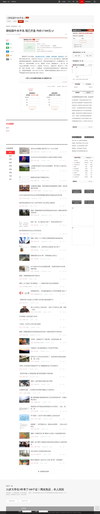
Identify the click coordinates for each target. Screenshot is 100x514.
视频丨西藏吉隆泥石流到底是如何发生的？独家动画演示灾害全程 (40, 331)
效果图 (77, 76)
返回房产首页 (25, 500)
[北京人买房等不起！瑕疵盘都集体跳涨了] (76, 183)
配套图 (86, 79)
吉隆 (38, 215)
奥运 (37, 250)
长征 (27, 302)
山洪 (38, 151)
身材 (35, 225)
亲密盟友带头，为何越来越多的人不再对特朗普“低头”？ (49, 291)
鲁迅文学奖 (38, 454)
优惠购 (48, 56)
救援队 (35, 180)
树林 (26, 278)
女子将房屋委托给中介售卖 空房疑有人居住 (82, 118)
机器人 (24, 376)
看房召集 (30, 90)
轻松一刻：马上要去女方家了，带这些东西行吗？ (47, 222)
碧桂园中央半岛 (28, 39)
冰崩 (24, 278)
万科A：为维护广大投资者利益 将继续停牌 (81, 115)
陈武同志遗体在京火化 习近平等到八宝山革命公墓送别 (37, 203)
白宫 (41, 294)
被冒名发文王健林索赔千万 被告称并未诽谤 (82, 102)
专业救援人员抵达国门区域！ (28, 316)
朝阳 (91, 166)
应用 (8, 1)
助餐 (37, 463)
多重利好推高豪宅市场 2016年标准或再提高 (82, 110)
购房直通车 (55, 93)
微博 (11, 55)
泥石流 (35, 215)
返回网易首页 (12, 500)
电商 (39, 402)
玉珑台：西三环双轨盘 (89, 137)
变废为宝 (30, 286)
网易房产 (19, 34)
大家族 (35, 384)
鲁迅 (35, 454)
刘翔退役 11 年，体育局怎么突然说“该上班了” (45, 247)
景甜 (35, 411)
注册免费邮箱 (87, 1)
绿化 (35, 351)
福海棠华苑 (76, 168)
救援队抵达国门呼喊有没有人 (40, 177)
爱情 (37, 411)
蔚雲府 (75, 172)
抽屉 (38, 361)
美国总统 (42, 342)
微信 (11, 47)
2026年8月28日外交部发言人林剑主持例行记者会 (46, 157)
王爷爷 (35, 312)
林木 (37, 351)
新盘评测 (75, 127)
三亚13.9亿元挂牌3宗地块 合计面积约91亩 (39, 78)
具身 (27, 376)
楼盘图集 (78, 65)
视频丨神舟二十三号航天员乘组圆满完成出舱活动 (47, 238)
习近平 (24, 198)
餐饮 (35, 463)
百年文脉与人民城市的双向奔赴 (41, 451)
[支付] (74, 1)
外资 (24, 369)
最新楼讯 (21, 21)
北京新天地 (76, 176)
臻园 (75, 166)
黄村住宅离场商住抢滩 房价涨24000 (76, 202)
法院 (35, 271)
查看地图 (54, 45)
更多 (11, 59)
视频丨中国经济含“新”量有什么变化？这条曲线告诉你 (48, 433)
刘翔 (35, 250)
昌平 (91, 172)
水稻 (38, 170)
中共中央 (28, 198)
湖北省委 (39, 190)
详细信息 (15, 21)
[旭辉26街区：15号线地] (76, 130)
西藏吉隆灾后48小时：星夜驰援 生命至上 (44, 255)
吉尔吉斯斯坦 (25, 286)
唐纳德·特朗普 (37, 294)
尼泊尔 (35, 151)
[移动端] (59, 1)
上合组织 (24, 393)
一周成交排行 (88, 157)
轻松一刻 (42, 225)
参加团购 (26, 21)
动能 (37, 436)
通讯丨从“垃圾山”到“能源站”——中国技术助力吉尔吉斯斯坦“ (39, 283)
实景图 (83, 79)
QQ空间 (11, 51)
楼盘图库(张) (44, 51)
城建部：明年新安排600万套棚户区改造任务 (82, 113)
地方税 (27, 233)
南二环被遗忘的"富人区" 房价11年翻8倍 (89, 191)
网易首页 (4, 1)
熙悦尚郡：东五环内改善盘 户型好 (80, 145)
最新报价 (61, 56)
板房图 (80, 79)
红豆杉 (35, 170)
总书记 (27, 327)
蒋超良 (35, 190)
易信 (11, 43)
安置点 (35, 446)
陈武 (24, 206)
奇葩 (37, 225)
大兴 (91, 170)
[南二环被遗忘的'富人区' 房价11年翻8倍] (89, 183)
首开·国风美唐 (77, 174)
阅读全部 (90, 65)
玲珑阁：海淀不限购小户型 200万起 (80, 143)
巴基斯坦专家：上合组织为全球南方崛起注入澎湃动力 (36, 390)
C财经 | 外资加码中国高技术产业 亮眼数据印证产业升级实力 (38, 366)
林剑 (35, 160)
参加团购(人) (50, 51)
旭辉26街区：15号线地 (76, 137)
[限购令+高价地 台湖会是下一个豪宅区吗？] (89, 194)
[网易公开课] (64, 1)
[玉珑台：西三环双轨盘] (89, 130)
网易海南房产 (14, 26)
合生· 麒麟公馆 (77, 162)
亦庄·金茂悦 (76, 170)
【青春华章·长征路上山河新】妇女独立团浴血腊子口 (36, 299)
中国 (26, 369)
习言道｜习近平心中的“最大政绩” (30, 324)
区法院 (37, 271)
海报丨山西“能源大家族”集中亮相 (41, 381)
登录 (82, 1)
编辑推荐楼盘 (77, 157)
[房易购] (24, 89)
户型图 (77, 79)
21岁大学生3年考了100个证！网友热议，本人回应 (35, 489)
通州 (91, 162)
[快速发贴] (7, 40)
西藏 (37, 258)
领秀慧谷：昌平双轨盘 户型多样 (79, 148)
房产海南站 (65, 81)
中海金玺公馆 (76, 164)
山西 (38, 384)
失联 (38, 180)
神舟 (38, 241)
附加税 (24, 233)
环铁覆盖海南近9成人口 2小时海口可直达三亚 (82, 121)
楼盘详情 (38, 51)
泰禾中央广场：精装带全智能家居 (79, 140)
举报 (66, 34)
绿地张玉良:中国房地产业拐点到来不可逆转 (82, 105)
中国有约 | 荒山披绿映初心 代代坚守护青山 (44, 348)
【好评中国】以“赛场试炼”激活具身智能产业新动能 (36, 373)
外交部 (37, 160)
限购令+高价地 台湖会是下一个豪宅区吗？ (89, 202)
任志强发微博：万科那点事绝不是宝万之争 (81, 100)
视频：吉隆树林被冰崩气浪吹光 (29, 275)
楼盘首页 (9, 21)
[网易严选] (69, 1)
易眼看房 (75, 181)
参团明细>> (32, 109)
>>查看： (74, 79)
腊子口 (24, 302)
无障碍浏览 (13, 1)
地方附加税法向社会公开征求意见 (30, 230)
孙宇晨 (37, 429)
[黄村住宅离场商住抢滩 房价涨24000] (76, 194)
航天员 (35, 241)
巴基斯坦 (28, 393)
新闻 (32, 151)
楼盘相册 (54, 56)
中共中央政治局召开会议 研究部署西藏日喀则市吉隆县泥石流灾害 (40, 195)
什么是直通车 (54, 109)
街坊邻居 (39, 312)
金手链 (35, 361)
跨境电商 (36, 402)
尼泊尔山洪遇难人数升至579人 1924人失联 (44, 148)
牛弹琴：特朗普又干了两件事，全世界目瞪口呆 (46, 339)
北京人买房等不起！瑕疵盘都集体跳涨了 (76, 191)
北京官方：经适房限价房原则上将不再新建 (81, 107)
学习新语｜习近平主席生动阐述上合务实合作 (45, 415)
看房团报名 (32, 93)
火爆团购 (90, 30)
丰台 (91, 168)
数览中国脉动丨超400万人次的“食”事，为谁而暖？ (47, 460)
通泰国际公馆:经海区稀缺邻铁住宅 (80, 151)
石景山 (91, 164)
